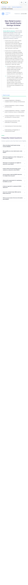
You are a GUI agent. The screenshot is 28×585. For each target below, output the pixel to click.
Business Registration (17, 7)
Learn (9, 7)
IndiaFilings (3, 7)
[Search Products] (21, 2)
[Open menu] (25, 2)
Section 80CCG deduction (9, 30)
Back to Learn (6, 95)
